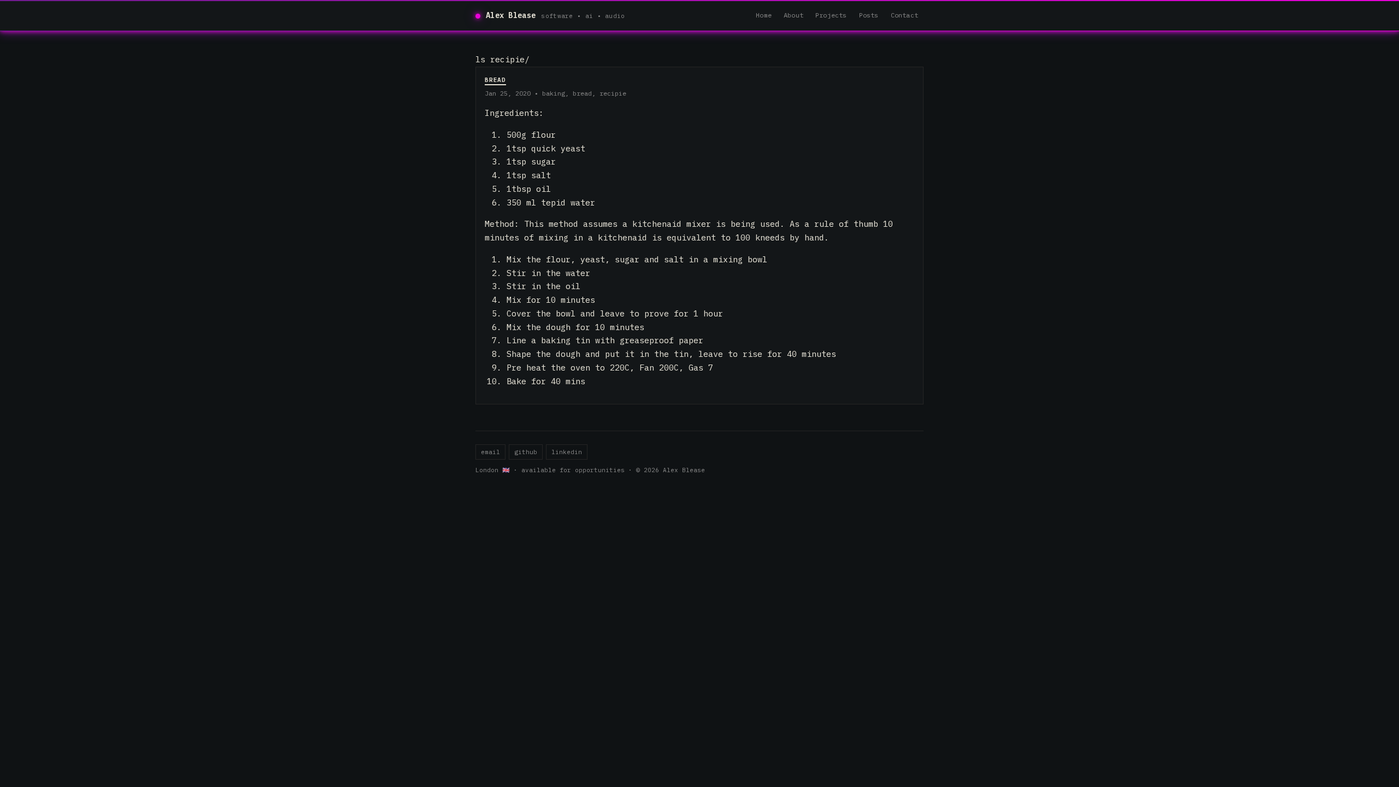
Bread (495, 80)
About (793, 15)
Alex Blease (511, 15)
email (490, 452)
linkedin (566, 452)
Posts (869, 15)
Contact (904, 15)
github (525, 452)
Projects (831, 15)
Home (764, 15)
